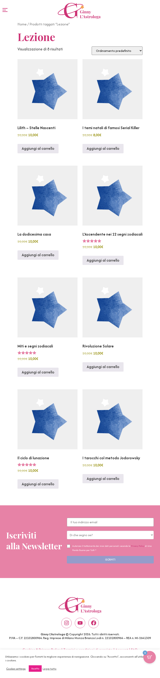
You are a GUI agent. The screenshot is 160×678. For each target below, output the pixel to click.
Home (22, 24)
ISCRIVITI (110, 559)
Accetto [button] (35, 668)
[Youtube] (80, 623)
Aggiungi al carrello (38, 148)
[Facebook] (93, 623)
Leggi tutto (49, 669)
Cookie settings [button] (16, 669)
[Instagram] (66, 623)
